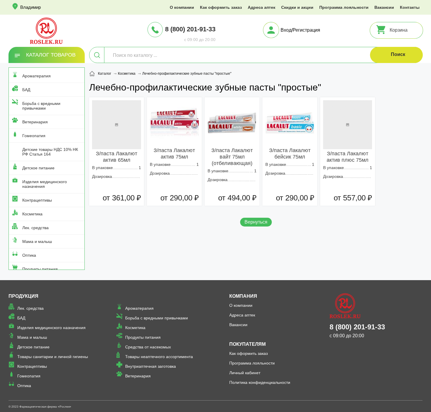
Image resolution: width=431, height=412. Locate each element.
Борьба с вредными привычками (41, 105)
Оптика (29, 255)
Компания (243, 296)
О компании (182, 7)
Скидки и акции (297, 7)
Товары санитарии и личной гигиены (52, 356)
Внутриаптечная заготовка (150, 366)
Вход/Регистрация (300, 30)
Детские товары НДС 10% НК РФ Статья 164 (50, 151)
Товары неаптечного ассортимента (159, 356)
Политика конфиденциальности (259, 382)
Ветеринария (35, 122)
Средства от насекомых (148, 347)
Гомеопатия (33, 135)
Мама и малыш (37, 241)
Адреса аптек (261, 7)
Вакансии (384, 7)
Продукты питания (40, 269)
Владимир (30, 7)
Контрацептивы (37, 200)
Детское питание (38, 168)
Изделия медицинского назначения (44, 184)
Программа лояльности (344, 7)
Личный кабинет (244, 372)
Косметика (32, 214)
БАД (26, 89)
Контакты (410, 7)
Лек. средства (35, 227)
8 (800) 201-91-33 (190, 29)
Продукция (23, 296)
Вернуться (256, 221)
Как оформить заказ (221, 7)
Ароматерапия (36, 76)
